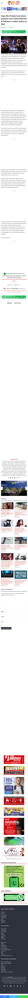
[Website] (9, 478)
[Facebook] (11, 478)
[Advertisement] (14, 95)
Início (3, 12)
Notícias (6, 12)
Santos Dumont (4, 948)
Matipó (2, 943)
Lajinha (2, 933)
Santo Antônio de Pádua (6, 972)
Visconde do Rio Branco (6, 955)
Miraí (2, 919)
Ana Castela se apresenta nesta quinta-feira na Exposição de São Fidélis (7, 529)
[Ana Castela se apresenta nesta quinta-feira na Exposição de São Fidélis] (7, 523)
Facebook (22, 288)
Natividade (3, 969)
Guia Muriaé (4, 27)
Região (10, 12)
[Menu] (1, 3)
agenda (10, 303)
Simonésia (3, 951)
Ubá (2, 952)
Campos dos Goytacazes (6, 963)
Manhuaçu (3, 938)
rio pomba (18, 303)
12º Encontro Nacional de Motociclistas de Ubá (11, 491)
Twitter (8, 292)
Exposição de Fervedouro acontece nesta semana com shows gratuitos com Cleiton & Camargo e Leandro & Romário (7, 564)
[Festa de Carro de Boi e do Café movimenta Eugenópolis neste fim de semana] (21, 506)
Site (2, 621)
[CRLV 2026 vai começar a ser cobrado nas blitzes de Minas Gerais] (21, 540)
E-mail (3, 616)
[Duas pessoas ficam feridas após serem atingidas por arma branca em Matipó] (7, 540)
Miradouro (3, 920)
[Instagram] (17, 478)
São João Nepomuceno (6, 949)
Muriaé (2, 922)
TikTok (23, 290)
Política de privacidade (17, 978)
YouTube (13, 292)
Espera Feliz (3, 914)
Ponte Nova (3, 945)
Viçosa (2, 953)
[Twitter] (13, 478)
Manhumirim (3, 942)
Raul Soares (3, 946)
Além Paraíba (3, 928)
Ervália (2, 937)
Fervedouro (3, 917)
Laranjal (2, 934)
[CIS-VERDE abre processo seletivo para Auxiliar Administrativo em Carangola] (21, 574)
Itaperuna (3, 966)
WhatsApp (18, 292)
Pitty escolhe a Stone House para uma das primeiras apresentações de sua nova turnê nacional (20, 530)
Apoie (24, 978)
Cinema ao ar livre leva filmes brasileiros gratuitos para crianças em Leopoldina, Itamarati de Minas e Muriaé (7, 581)
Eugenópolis (3, 916)
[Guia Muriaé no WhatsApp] (14, 31)
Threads (19, 290)
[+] (5, 922)
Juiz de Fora (3, 931)
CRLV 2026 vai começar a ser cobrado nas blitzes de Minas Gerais (21, 547)
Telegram (14, 290)
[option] (14, 488)
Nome (2, 611)
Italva (2, 964)
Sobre (3, 978)
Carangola (3, 912)
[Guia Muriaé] (14, 3)
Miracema (3, 967)
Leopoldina (3, 936)
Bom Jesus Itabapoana (6, 961)
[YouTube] (15, 478)
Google (9, 290)
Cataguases (3, 930)
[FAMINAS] (14, 8)
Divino (2, 913)
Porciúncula (3, 970)
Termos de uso (9, 978)
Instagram (4, 290)
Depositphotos (19, 858)
